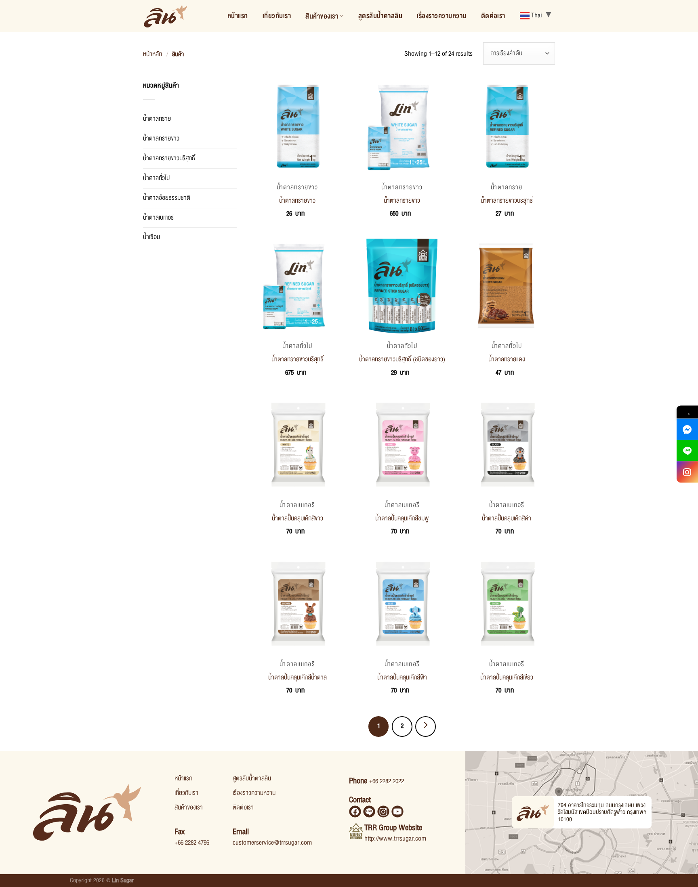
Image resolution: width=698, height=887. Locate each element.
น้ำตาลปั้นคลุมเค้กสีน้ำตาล (297, 677)
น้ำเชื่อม (151, 237)
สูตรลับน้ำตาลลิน (380, 15)
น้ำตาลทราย (157, 118)
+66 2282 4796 (191, 842)
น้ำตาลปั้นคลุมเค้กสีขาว (297, 518)
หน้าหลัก (152, 54)
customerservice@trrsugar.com (272, 842)
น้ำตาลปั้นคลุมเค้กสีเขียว (506, 677)
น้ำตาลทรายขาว (161, 138)
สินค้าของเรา (321, 16)
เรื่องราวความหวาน (441, 15)
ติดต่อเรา (493, 15)
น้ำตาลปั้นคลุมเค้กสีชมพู (402, 518)
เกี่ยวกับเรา (277, 15)
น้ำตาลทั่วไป (156, 178)
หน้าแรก (237, 15)
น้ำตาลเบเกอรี (158, 217)
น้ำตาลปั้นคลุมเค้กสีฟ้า (402, 677)
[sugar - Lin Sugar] (165, 16)
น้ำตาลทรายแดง (506, 359)
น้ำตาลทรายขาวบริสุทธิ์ (169, 158)
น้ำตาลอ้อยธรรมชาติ (166, 198)
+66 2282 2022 (386, 781)
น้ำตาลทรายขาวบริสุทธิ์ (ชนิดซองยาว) (402, 359)
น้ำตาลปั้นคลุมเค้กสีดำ (506, 518)
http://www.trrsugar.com (395, 838)
